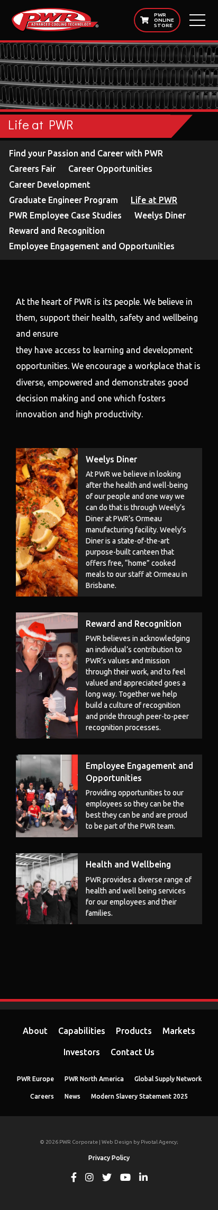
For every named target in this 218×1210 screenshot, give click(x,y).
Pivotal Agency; (159, 1142)
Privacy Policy (109, 1157)
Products (134, 1031)
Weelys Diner (160, 215)
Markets (178, 1031)
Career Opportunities (110, 168)
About (35, 1031)
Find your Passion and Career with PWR (86, 153)
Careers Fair (32, 168)
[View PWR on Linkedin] (143, 1178)
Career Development (49, 184)
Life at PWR (154, 200)
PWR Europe (35, 1078)
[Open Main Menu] (197, 20)
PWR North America (94, 1078)
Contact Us (133, 1052)
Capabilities (81, 1031)
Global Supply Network (168, 1078)
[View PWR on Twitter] (107, 1178)
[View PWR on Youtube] (125, 1178)
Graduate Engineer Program (63, 200)
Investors (81, 1052)
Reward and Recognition (57, 230)
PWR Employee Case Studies (65, 215)
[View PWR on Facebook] (74, 1178)
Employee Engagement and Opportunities (92, 246)
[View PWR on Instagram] (89, 1178)
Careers (42, 1096)
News (72, 1096)
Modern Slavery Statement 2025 (139, 1096)
